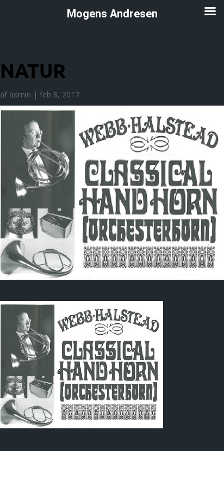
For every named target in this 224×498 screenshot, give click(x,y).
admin (20, 94)
